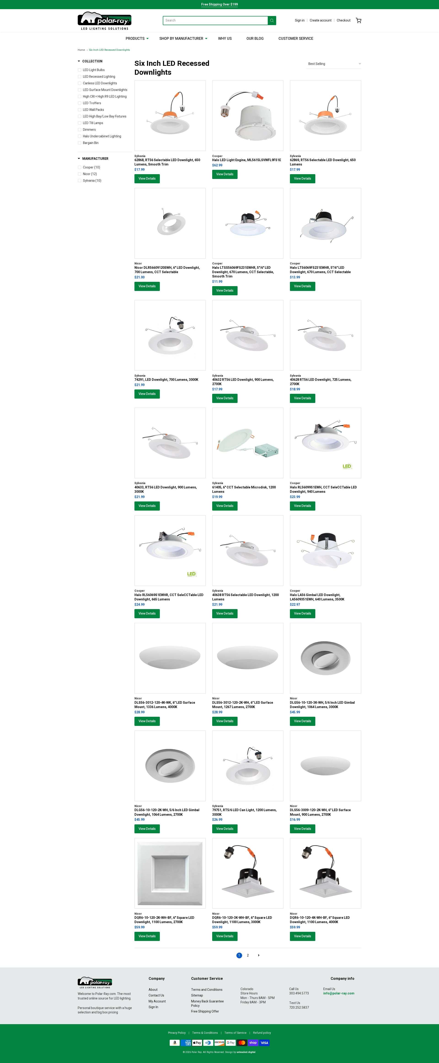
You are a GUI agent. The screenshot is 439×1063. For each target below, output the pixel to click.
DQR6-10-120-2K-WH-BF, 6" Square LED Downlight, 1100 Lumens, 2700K (164, 919)
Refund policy (262, 1033)
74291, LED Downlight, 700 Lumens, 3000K (166, 379)
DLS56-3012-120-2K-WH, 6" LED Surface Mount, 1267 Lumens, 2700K (242, 704)
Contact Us (156, 995)
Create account (321, 20)
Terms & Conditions (205, 1033)
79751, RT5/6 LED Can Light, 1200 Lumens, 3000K (244, 812)
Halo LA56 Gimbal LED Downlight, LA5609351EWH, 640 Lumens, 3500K (317, 597)
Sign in (300, 20)
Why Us (225, 38)
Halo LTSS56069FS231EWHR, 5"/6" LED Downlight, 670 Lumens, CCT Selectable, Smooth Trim (243, 272)
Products (135, 38)
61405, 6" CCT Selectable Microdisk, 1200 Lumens (244, 489)
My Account (157, 1001)
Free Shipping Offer (205, 1011)
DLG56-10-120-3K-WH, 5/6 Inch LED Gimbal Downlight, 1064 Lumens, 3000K (322, 704)
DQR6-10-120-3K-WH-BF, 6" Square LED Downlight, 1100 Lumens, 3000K (242, 919)
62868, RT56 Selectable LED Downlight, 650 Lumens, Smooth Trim (167, 162)
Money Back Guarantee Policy (207, 1003)
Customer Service (295, 38)
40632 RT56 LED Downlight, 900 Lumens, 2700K (243, 381)
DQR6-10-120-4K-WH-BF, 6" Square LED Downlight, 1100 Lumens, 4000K (320, 919)
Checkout (344, 20)
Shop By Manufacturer (181, 38)
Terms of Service (235, 1033)
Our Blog (255, 38)
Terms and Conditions (206, 989)
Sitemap (197, 995)
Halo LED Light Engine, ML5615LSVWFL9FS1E (246, 160)
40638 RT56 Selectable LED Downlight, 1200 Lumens (245, 597)
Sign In (153, 1007)
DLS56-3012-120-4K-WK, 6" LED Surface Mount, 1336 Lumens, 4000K (164, 704)
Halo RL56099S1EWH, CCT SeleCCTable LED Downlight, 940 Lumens (323, 489)
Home (81, 50)
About (153, 989)
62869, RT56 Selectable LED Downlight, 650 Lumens (323, 162)
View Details (147, 178)
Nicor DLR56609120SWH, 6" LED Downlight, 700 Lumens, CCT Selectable (167, 269)
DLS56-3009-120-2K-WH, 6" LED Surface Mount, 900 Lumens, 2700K (320, 812)
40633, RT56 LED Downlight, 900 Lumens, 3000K (165, 489)
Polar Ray (197, 1052)
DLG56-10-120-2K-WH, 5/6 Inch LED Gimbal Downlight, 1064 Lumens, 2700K (166, 812)
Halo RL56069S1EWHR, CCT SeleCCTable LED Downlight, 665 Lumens (168, 597)
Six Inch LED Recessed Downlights (109, 50)
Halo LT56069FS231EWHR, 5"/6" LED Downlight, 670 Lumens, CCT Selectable (320, 269)
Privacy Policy (177, 1033)
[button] (90, 61)
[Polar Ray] (104, 20)
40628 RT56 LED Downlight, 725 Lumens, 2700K (320, 381)
